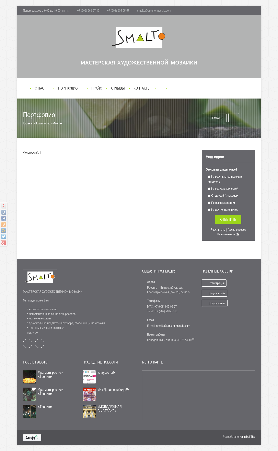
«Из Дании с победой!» (113, 389)
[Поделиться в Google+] (3, 242)
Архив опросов (237, 229)
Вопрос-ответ (216, 303)
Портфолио (43, 123)
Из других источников (224, 209)
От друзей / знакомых (224, 195)
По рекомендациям (223, 202)
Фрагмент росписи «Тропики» (50, 374)
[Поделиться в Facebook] (3, 218)
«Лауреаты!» (106, 372)
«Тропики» (45, 406)
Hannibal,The (247, 436)
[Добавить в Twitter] (3, 236)
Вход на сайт (216, 293)
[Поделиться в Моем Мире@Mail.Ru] (3, 230)
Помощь (216, 118)
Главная (28, 123)
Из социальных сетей (224, 188)
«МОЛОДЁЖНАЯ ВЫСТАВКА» (110, 408)
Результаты (218, 229)
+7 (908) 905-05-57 (118, 10)
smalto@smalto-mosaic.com (154, 10)
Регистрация (216, 283)
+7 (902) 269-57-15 (88, 10)
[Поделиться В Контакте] (3, 212)
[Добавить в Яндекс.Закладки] (3, 206)
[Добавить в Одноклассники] (3, 224)
